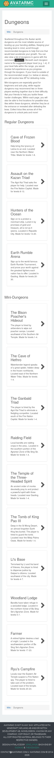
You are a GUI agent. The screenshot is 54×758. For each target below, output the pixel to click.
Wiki (9, 31)
